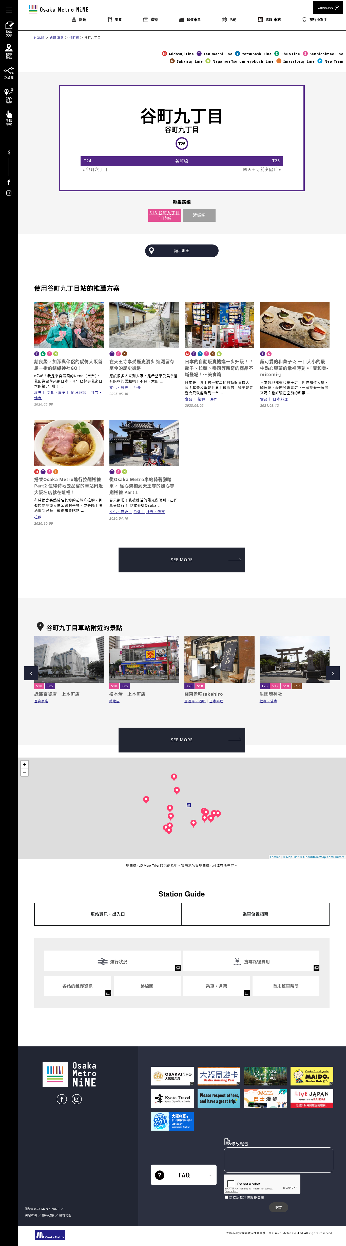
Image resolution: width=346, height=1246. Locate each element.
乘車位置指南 (255, 914)
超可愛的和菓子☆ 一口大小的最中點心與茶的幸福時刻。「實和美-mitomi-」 (294, 368)
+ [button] (25, 764)
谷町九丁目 (92, 38)
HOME (39, 38)
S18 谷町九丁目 (164, 213)
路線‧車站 (57, 38)
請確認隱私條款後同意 (246, 1197)
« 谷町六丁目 (95, 169)
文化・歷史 (56, 392)
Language (325, 7)
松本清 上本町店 (127, 694)
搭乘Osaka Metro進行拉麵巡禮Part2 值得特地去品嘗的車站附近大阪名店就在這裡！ (68, 486)
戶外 (137, 387)
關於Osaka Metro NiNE (42, 1209)
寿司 (214, 399)
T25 (50, 686)
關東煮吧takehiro (203, 694)
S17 (275, 686)
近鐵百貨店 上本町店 (57, 694)
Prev (31, 673)
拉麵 (201, 399)
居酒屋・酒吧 (195, 701)
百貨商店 (41, 701)
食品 (189, 399)
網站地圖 (65, 1215)
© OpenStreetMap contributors (322, 857)
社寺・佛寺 (155, 511)
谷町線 (74, 38)
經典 (38, 392)
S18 (39, 686)
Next (333, 673)
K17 (297, 686)
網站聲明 (31, 1215)
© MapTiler (291, 857)
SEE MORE (182, 560)
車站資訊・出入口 (108, 914)
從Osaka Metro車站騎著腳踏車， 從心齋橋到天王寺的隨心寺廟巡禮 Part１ (142, 486)
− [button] (25, 772)
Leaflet (275, 857)
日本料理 (280, 399)
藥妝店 (114, 701)
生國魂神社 (271, 694)
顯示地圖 (181, 250)
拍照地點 (78, 392)
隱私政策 (48, 1215)
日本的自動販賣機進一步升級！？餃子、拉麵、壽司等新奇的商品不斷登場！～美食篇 (219, 368)
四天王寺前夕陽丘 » (262, 169)
